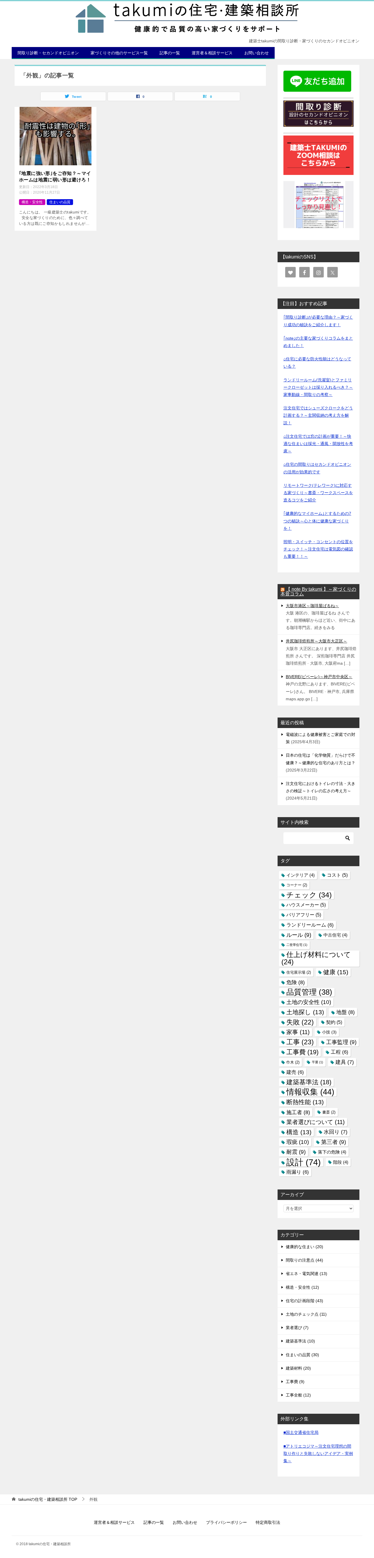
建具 (344, 1062)
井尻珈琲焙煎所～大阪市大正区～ (316, 641)
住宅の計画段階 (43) (304, 1300)
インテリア (300, 875)
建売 (295, 1072)
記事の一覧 (170, 53)
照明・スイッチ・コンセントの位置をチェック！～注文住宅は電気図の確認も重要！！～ (318, 549)
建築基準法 (308, 1082)
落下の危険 (332, 1151)
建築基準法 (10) (300, 1341)
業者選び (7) (297, 1327)
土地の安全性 (308, 1002)
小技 (329, 1032)
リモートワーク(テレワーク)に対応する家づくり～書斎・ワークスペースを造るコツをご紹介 (318, 492)
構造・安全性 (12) (302, 1287)
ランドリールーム (310, 925)
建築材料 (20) (298, 1368)
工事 (300, 1042)
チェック (309, 895)
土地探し (305, 1012)
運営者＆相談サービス (212, 53)
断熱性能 (305, 1102)
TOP (47, 1499)
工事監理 (341, 1042)
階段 (340, 1162)
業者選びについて (315, 1122)
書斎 (328, 1112)
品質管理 (309, 992)
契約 (334, 1022)
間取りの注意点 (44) (304, 1260)
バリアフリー (303, 914)
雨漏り (297, 1172)
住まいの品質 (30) (302, 1354)
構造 (298, 1132)
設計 (303, 1162)
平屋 (317, 1062)
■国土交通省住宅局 (300, 1432)
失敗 (300, 1022)
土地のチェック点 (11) (306, 1314)
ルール (298, 935)
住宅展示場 (298, 972)
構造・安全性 (32, 202)
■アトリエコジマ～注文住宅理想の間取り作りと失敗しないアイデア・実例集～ (318, 1453)
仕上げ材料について (316, 958)
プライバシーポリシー (226, 1522)
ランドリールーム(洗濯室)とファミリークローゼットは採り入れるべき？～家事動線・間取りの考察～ (318, 387)
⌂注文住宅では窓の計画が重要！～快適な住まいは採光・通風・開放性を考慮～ (318, 443)
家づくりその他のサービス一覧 (119, 53)
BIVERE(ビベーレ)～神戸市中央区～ (319, 676)
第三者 (333, 1142)
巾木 (292, 1062)
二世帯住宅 (296, 944)
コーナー (296, 885)
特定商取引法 (268, 1522)
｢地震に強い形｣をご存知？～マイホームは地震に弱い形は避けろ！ (55, 176)
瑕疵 (297, 1142)
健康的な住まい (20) (304, 1246)
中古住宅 (335, 934)
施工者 (298, 1112)
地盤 (345, 1012)
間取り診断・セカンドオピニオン (48, 53)
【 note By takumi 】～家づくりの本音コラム (318, 591)
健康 (335, 972)
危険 (295, 982)
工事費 (302, 1052)
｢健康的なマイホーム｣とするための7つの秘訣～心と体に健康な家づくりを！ (317, 520)
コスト (337, 875)
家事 (298, 1032)
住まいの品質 (59, 202)
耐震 (296, 1152)
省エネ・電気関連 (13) (306, 1273)
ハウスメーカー (306, 904)
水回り (335, 1132)
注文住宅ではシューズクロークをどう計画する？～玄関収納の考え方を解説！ (318, 415)
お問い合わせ (256, 53)
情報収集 (310, 1092)
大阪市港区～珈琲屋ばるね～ (312, 605)
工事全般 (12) (298, 1395)
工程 (339, 1052)
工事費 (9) (295, 1381)
